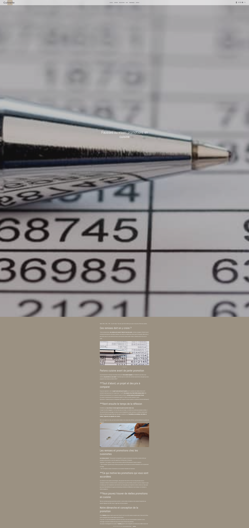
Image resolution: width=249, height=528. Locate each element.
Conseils (124, 128)
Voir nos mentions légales (127, 526)
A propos (116, 2)
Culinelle (136, 336)
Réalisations (122, 2)
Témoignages (131, 2)
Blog (127, 2)
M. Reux (146, 515)
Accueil (111, 2)
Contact (137, 2)
